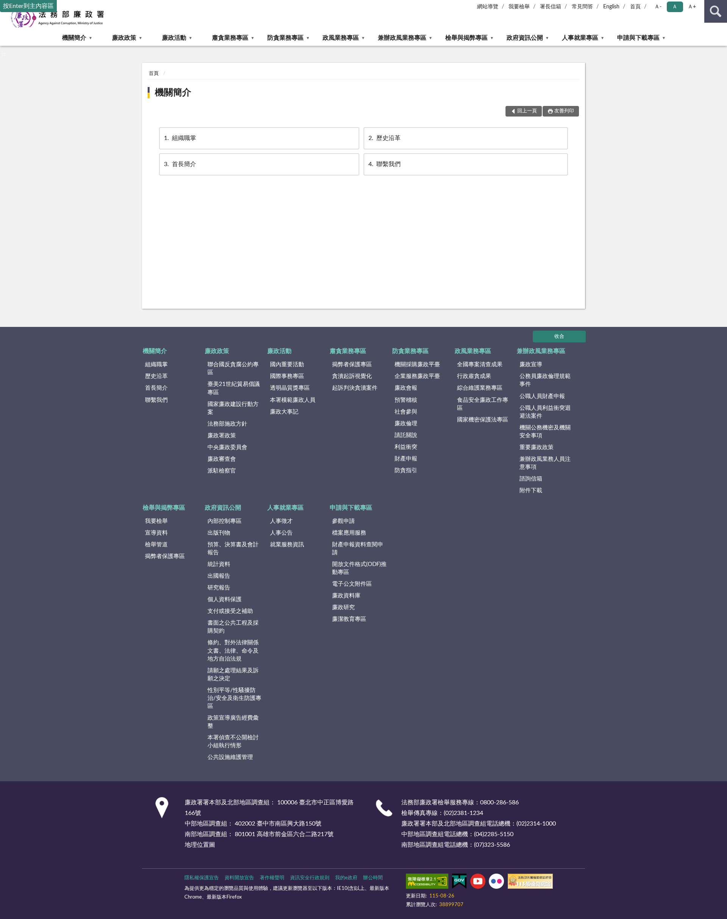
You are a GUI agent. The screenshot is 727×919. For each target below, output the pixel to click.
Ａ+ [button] (692, 6)
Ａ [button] (674, 6)
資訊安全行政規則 (309, 877)
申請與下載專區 (638, 38)
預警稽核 (406, 400)
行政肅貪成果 (474, 376)
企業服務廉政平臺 (417, 376)
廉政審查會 (221, 459)
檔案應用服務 (349, 533)
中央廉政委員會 (227, 447)
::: (3, 54)
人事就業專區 (580, 38)
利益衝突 (406, 447)
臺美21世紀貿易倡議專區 (233, 388)
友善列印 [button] (564, 111)
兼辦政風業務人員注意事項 (545, 463)
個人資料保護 (224, 599)
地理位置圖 (200, 845)
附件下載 (531, 490)
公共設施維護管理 (230, 757)
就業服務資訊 (287, 544)
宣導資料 (156, 533)
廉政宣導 (531, 364)
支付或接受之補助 (230, 611)
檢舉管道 (156, 544)
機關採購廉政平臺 (417, 364)
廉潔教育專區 (349, 619)
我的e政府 (346, 877)
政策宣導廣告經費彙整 (233, 722)
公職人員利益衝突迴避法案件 (545, 412)
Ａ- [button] (657, 6)
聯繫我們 (384, 164)
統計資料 (218, 564)
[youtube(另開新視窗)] (477, 883)
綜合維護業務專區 (479, 388)
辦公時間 (373, 877)
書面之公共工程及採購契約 (233, 627)
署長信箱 (550, 6)
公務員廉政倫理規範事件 (545, 380)
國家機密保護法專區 (482, 420)
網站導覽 (487, 6)
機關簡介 (74, 38)
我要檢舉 (519, 6)
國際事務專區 (287, 376)
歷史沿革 (384, 138)
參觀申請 (343, 521)
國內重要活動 (287, 364)
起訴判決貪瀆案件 (355, 388)
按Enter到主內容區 (28, 6)
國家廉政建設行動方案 (233, 408)
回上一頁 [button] (527, 111)
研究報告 (218, 588)
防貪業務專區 (285, 38)
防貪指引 (406, 470)
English (611, 6)
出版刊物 (218, 533)
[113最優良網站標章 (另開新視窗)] (530, 883)
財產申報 (406, 459)
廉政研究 (343, 607)
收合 (559, 336)
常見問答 (582, 6)
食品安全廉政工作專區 (482, 404)
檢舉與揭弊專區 (466, 38)
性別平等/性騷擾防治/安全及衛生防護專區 (234, 698)
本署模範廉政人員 (292, 400)
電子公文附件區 (352, 584)
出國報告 (218, 576)
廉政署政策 (221, 436)
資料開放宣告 (239, 877)
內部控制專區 (224, 521)
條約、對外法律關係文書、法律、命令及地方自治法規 (233, 650)
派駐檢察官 (221, 471)
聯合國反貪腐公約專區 (233, 368)
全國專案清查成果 (479, 364)
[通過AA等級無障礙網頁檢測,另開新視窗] (427, 883)
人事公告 (281, 533)
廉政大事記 (284, 412)
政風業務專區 (341, 38)
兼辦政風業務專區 (402, 38)
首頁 (635, 6)
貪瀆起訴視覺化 (352, 376)
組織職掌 (180, 138)
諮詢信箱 (531, 479)
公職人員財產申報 (542, 396)
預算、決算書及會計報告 (233, 548)
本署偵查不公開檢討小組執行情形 (233, 741)
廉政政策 (124, 38)
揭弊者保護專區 (352, 364)
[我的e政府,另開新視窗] (459, 883)
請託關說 (406, 435)
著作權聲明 (272, 877)
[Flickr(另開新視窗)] (496, 883)
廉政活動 (174, 38)
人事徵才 (281, 521)
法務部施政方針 (227, 424)
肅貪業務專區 (230, 38)
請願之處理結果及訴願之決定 (233, 674)
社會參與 (406, 412)
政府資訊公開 (525, 38)
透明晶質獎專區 (290, 388)
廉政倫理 (406, 423)
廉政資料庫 (346, 596)
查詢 (715, 11)
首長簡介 (180, 164)
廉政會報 (406, 388)
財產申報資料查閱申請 (357, 548)
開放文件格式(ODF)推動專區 (359, 568)
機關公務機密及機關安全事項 (545, 432)
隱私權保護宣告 (201, 877)
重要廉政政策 (537, 447)
